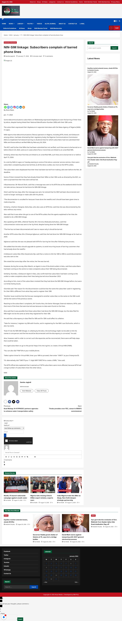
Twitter (6, 555)
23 (51, 575)
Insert (20, 619)
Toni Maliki (8, 500)
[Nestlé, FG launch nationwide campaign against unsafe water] (16, 485)
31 (56, 579)
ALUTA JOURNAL (50, 23)
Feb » (76, 582)
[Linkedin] (20, 107)
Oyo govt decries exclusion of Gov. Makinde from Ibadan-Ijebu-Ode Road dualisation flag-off (102, 160)
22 (46, 575)
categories (52, 2)
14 (75, 567)
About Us (33, 2)
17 (56, 571)
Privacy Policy (115, 2)
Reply (3, 613)
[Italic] (8, 457)
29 (46, 579)
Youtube (6, 562)
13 (71, 567)
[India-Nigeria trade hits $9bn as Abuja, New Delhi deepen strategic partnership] (69, 485)
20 (71, 571)
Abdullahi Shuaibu (10, 524)
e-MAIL (82, 23)
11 (61, 567)
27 (71, 575)
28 (75, 575)
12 (66, 567)
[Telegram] (17, 107)
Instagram (7, 558)
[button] (3, 19)
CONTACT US (72, 23)
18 (61, 571)
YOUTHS (30, 23)
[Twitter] (11, 107)
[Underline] (11, 457)
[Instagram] (14, 107)
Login (117, 28)
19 (66, 571)
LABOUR (20, 23)
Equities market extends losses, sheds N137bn (102, 68)
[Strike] (14, 457)
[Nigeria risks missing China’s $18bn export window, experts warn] (42, 485)
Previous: (21, 408)
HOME (4, 23)
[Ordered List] (16, 457)
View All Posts (42, 391)
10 (56, 567)
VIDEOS (39, 23)
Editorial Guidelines (71, 2)
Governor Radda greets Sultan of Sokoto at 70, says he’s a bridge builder (45, 537)
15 (46, 571)
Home (81, 2)
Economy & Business (10, 42)
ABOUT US (62, 23)
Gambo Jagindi (10, 56)
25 (61, 575)
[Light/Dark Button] (115, 21)
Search (91, 43)
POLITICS (66, 529)
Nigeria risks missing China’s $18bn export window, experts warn (41, 498)
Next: (65, 408)
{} (30, 457)
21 (75, 571)
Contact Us (60, 2)
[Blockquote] (22, 457)
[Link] (27, 457)
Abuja (39, 2)
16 (51, 571)
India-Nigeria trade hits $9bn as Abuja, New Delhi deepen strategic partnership (69, 498)
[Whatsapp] (5, 107)
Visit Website (26, 391)
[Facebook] (8, 107)
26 (66, 575)
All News (45, 2)
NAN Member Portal (90, 2)
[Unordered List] (19, 457)
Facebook (7, 551)
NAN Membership (104, 2)
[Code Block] (24, 457)
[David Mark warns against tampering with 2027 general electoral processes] (102, 130)
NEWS (11, 23)
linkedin (6, 566)
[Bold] (6, 457)
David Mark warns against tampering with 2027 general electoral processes (73, 537)
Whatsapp (7, 570)
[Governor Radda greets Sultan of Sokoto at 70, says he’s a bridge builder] (102, 89)
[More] (23, 107)
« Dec (45, 582)
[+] (33, 457)
